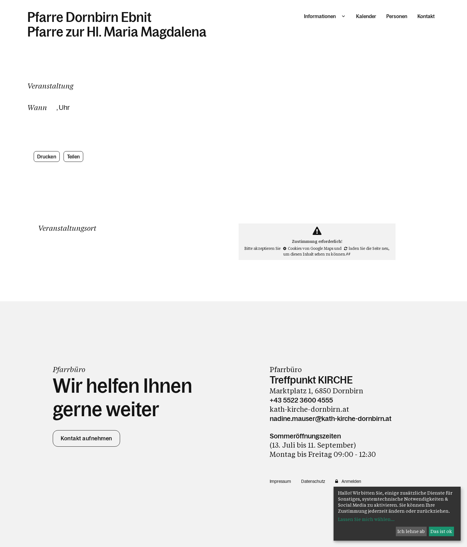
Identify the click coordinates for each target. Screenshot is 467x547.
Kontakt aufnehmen (86, 438)
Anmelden (351, 481)
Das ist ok (441, 531)
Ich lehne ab (411, 531)
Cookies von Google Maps (310, 248)
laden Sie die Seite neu (368, 248)
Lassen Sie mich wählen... (366, 519)
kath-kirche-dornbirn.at (309, 409)
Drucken (46, 156)
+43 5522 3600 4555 (301, 400)
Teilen (73, 156)
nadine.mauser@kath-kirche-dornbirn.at (330, 419)
